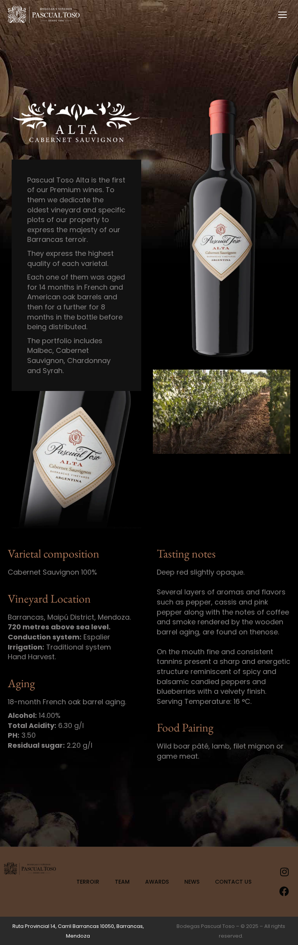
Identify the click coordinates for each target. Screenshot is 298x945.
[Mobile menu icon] (282, 15)
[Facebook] (284, 891)
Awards (157, 882)
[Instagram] (284, 872)
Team (122, 882)
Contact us (233, 882)
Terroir (87, 882)
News (191, 882)
